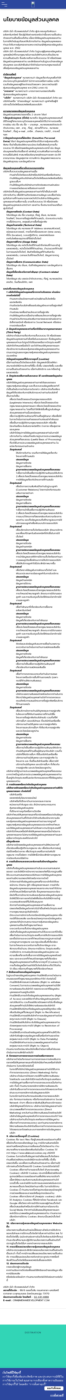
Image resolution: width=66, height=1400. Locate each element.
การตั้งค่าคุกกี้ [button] (56, 1395)
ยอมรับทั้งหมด (54, 1388)
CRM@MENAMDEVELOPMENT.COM (31, 1300)
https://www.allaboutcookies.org (28, 1153)
